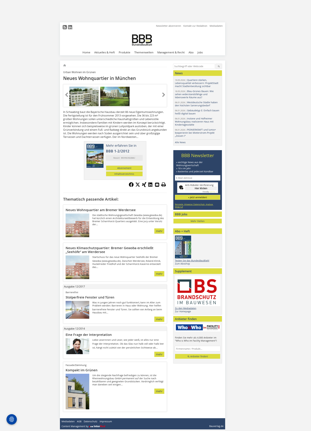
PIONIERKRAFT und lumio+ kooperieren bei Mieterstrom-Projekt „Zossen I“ (195, 132)
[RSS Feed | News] (64, 27)
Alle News (180, 142)
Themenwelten (143, 52)
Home (86, 52)
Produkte (124, 52)
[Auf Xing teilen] (144, 186)
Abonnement (124, 168)
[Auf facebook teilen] (131, 186)
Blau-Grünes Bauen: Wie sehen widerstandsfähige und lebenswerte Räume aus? (194, 94)
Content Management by (75, 426)
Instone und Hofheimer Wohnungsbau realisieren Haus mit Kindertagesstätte (194, 121)
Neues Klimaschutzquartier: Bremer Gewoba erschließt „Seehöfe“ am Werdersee (109, 250)
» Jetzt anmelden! (197, 197)
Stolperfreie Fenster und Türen (90, 297)
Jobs (200, 52)
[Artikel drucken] (163, 185)
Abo (191, 52)
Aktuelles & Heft (104, 52)
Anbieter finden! (199, 356)
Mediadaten (216, 25)
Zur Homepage (183, 311)
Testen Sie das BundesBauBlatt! (192, 260)
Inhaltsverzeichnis (124, 173)
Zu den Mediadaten (185, 308)
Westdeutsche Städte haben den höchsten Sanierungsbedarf (196, 104)
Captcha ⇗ (210, 192)
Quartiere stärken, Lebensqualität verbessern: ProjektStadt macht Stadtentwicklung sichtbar (196, 83)
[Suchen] (219, 66)
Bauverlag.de (216, 426)
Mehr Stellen (198, 221)
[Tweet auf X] (137, 186)
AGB (79, 421)
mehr (159, 231)
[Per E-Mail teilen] (157, 185)
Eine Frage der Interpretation (89, 334)
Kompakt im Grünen (82, 370)
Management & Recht (171, 52)
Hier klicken (201, 188)
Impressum (106, 421)
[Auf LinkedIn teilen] (150, 186)
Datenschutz (90, 421)
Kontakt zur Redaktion (195, 25)
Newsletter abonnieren (168, 25)
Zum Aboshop (182, 263)
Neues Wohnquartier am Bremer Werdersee (101, 210)
